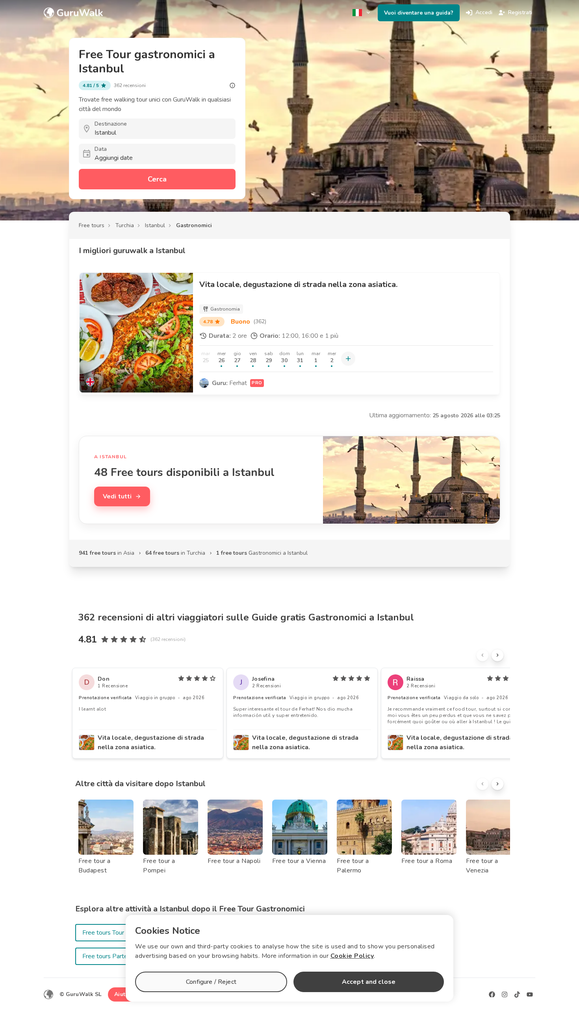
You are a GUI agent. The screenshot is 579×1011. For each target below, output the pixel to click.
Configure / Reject (211, 982)
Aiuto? (123, 994)
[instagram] (504, 994)
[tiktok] (517, 994)
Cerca (157, 179)
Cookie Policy (352, 956)
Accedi (483, 12)
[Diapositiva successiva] (497, 655)
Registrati (520, 12)
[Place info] (232, 85)
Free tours (91, 225)
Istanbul (155, 225)
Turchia (124, 225)
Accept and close (368, 982)
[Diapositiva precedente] (482, 655)
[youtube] (529, 994)
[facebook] (491, 994)
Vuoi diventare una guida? (418, 13)
